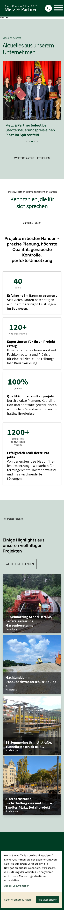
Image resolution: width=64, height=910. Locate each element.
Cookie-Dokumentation (16, 885)
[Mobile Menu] (56, 8)
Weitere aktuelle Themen (32, 158)
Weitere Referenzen (20, 564)
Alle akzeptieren (47, 899)
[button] (26, 141)
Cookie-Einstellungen (17, 899)
